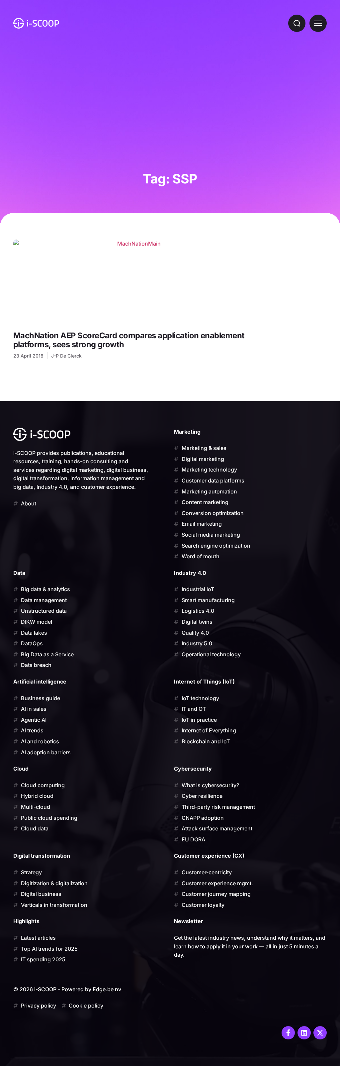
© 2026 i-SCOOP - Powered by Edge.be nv (67, 989)
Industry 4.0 (190, 573)
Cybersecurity (193, 768)
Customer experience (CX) (209, 855)
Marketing (187, 431)
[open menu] (318, 23)
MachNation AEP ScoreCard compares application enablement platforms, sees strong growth (129, 340)
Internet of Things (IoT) (204, 681)
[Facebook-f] (288, 1032)
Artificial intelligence (39, 681)
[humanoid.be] (36, 23)
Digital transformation (41, 855)
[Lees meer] (136, 282)
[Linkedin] (304, 1032)
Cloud (21, 768)
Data (19, 573)
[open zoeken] (296, 23)
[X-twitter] (320, 1032)
